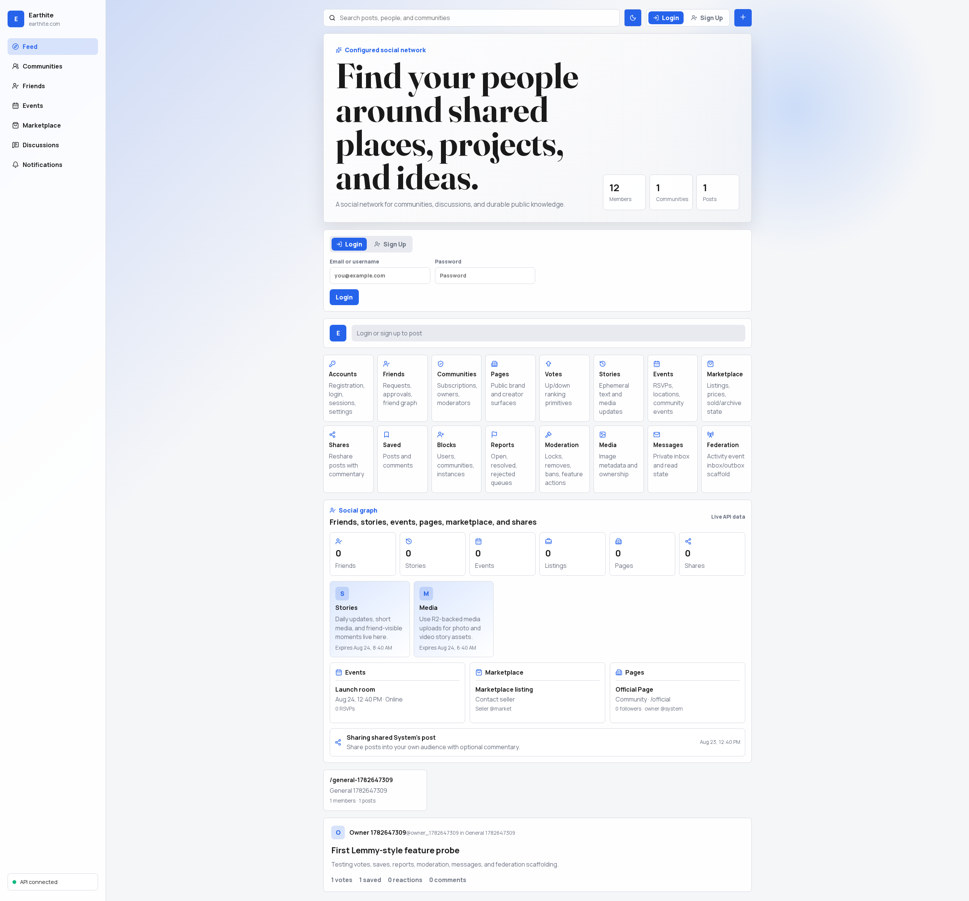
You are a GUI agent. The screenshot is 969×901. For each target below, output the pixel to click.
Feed (30, 46)
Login (670, 18)
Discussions (41, 145)
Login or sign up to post (389, 333)
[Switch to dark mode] (633, 17)
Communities (42, 66)
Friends (34, 86)
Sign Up (711, 18)
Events (33, 105)
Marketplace (42, 125)
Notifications (42, 165)
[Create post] (743, 17)
